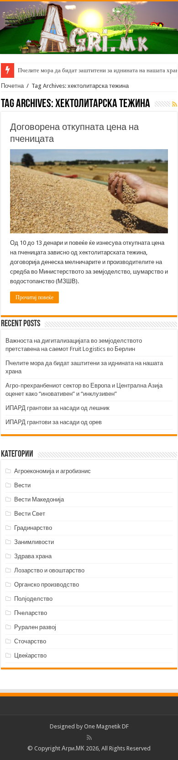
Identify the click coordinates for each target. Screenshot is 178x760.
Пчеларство (30, 612)
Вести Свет (29, 513)
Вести (22, 485)
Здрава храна (33, 556)
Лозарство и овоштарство (49, 570)
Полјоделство (33, 598)
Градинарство (33, 527)
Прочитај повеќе (34, 297)
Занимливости (34, 542)
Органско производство (46, 584)
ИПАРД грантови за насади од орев (53, 422)
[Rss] (89, 737)
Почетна (12, 85)
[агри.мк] (89, 27)
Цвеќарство (30, 655)
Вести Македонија (39, 499)
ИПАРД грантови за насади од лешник (57, 407)
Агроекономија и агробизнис (52, 471)
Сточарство (30, 641)
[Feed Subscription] (174, 104)
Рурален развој (35, 627)
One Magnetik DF (106, 726)
